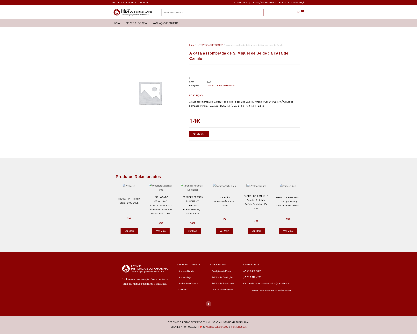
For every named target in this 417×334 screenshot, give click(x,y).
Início (191, 44)
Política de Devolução (292, 2)
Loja (117, 23)
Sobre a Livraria (136, 23)
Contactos (240, 2)
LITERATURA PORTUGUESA (210, 44)
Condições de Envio (263, 2)
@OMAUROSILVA (238, 327)
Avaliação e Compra (165, 23)
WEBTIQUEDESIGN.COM (217, 327)
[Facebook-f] (208, 303)
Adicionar (199, 134)
